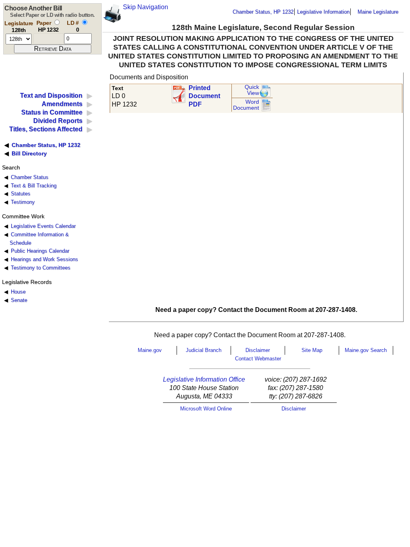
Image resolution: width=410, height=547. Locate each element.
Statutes (20, 194)
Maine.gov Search (366, 350)
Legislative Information (323, 12)
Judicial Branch (203, 350)
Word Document (246, 105)
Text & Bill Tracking (33, 186)
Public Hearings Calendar (40, 251)
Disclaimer (257, 350)
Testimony (23, 202)
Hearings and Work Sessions (44, 259)
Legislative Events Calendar (43, 226)
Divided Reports (57, 120)
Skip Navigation (145, 7)
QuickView (252, 90)
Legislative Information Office (204, 379)
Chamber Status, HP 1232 (263, 12)
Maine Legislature (378, 12)
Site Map (311, 350)
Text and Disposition (51, 95)
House (18, 292)
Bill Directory (29, 153)
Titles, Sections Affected (45, 129)
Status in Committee (51, 112)
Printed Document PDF (204, 93)
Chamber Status (29, 177)
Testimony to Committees (40, 268)
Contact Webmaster (258, 359)
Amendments (62, 104)
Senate (19, 300)
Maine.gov (150, 350)
